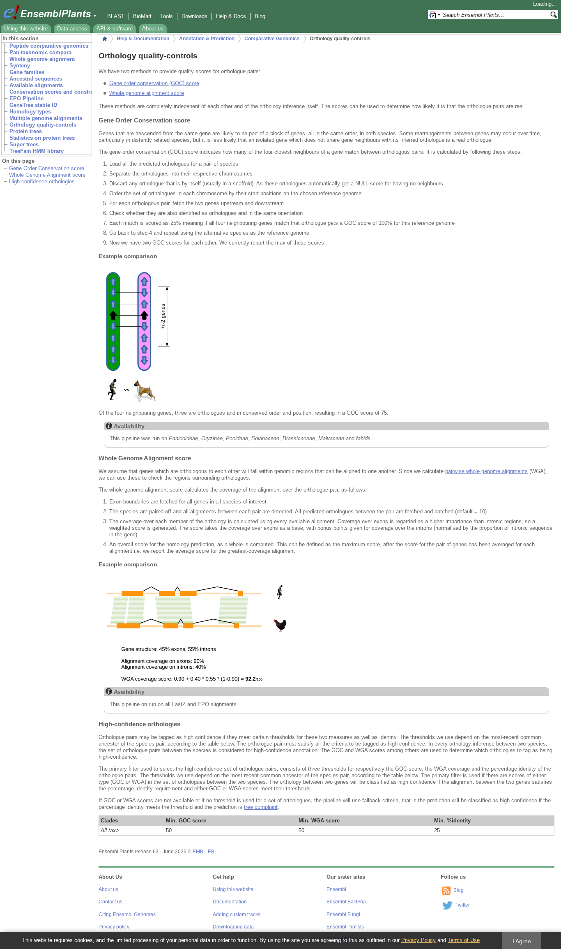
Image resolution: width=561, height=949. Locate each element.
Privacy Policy (418, 940)
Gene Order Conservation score (46, 168)
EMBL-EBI (204, 851)
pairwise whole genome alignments (486, 471)
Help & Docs (231, 16)
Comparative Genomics (272, 38)
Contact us (110, 901)
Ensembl (336, 889)
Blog (260, 16)
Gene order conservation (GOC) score (154, 83)
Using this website (26, 28)
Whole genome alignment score (146, 93)
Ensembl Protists (345, 926)
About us (152, 28)
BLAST (115, 16)
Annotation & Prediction (207, 38)
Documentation (230, 901)
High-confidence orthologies (42, 181)
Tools (166, 16)
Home (105, 39)
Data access (72, 28)
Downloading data (233, 926)
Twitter (462, 905)
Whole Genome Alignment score (47, 175)
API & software (115, 28)
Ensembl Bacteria (346, 901)
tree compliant (261, 807)
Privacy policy (114, 926)
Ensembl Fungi (343, 914)
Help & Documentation (143, 38)
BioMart (142, 16)
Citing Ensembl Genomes (127, 914)
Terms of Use (464, 940)
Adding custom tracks (236, 914)
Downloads (194, 16)
